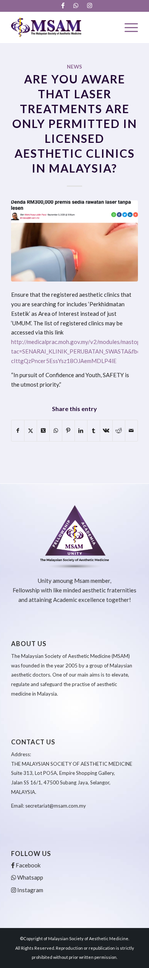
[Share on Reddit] (119, 430)
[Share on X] (30, 430)
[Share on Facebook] (17, 430)
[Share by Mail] (131, 430)
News (74, 67)
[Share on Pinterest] (68, 430)
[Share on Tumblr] (93, 430)
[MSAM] (61, 27)
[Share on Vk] (106, 430)
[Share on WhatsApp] (56, 430)
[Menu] (127, 27)
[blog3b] (74, 241)
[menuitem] (63, 5)
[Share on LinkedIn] (81, 430)
